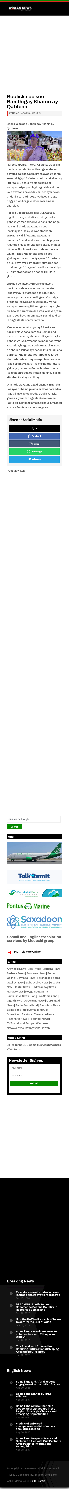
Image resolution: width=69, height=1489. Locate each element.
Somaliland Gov (38, 1009)
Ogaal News (14, 1000)
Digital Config (37, 1481)
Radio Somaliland (26, 1005)
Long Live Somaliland (44, 996)
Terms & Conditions (46, 1475)
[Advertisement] (34, 59)
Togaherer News (17, 1018)
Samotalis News (50, 1005)
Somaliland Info (17, 1009)
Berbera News (51, 968)
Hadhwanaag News (44, 987)
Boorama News (36, 973)
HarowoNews (15, 991)
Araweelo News (16, 968)
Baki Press (34, 968)
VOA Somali (14, 1049)
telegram (36, 459)
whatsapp (37, 451)
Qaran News (19, 113)
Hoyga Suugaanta (36, 991)
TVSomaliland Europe (20, 1023)
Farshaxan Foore (48, 977)
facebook (37, 436)
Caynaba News (26, 977)
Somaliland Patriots (19, 1014)
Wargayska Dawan (38, 1028)
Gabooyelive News (37, 982)
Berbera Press (16, 973)
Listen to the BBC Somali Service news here (34, 1044)
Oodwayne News (34, 1000)
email (37, 443)
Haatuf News (22, 987)
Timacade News (44, 1014)
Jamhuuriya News (18, 996)
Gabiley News (15, 982)
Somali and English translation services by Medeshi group (34, 939)
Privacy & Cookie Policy (20, 1475)
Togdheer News (39, 1018)
